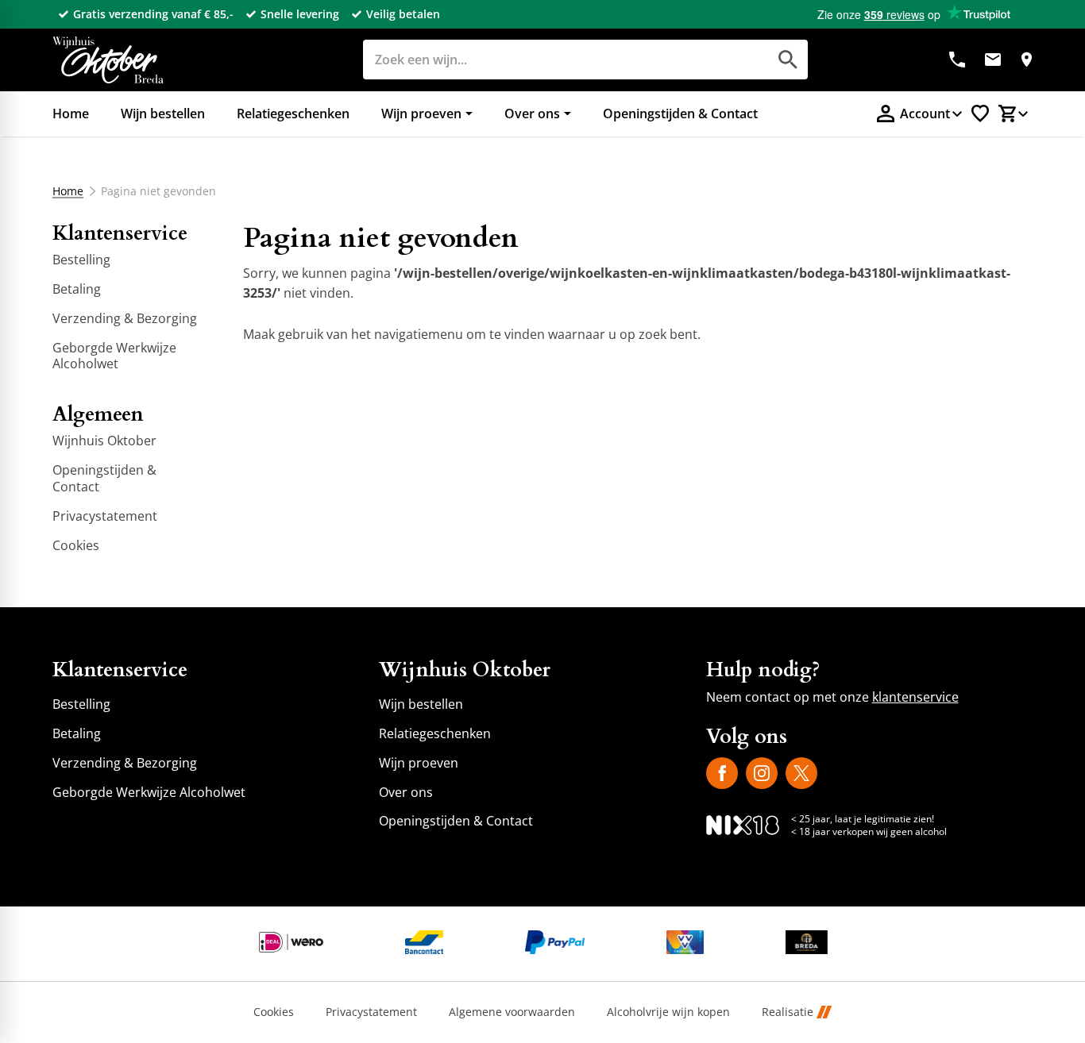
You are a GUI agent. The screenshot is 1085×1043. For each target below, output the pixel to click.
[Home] (108, 60)
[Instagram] (762, 773)
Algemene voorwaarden (512, 1012)
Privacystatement (371, 1012)
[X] (801, 773)
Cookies (273, 1012)
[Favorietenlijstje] (980, 113)
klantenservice (915, 697)
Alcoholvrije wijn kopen (668, 1012)
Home (67, 191)
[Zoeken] (788, 59)
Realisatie (787, 1012)
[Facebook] (722, 773)
